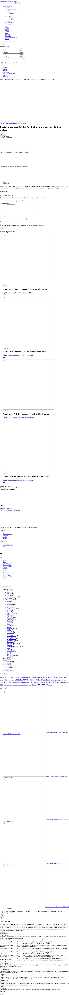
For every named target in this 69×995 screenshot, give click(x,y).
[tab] (36, 182)
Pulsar (67, 682)
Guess (17, 682)
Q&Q (1, 685)
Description (6, 182)
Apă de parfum (4, 123)
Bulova (65, 677)
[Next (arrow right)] (2, 994)
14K (21, 49)
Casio (6, 680)
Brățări (61, 677)
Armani (29, 677)
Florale (18, 79)
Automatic (37, 677)
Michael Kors (44, 682)
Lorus (39, 682)
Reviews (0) (6, 183)
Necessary (4, 933)
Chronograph (57, 680)
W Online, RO (9, 508)
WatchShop (42, 684)
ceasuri (21, 52)
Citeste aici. (60, 911)
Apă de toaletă (7, 293)
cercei (21, 56)
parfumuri (22, 58)
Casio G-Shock (11, 680)
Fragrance (19, 123)
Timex (30, 685)
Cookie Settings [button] (4, 913)
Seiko (11, 685)
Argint (25, 677)
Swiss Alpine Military (22, 685)
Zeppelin (50, 685)
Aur (33, 677)
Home (1, 79)
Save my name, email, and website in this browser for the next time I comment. (23, 225)
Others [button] (2, 986)
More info (26, 152)
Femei (22, 355)
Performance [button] (3, 968)
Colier (62, 680)
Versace (34, 685)
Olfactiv (24, 123)
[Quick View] (4, 296)
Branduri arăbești (9, 79)
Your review (4, 216)
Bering (43, 677)
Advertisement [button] (4, 980)
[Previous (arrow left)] (0, 994)
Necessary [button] (2, 932)
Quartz (5, 685)
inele (21, 54)
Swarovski (15, 685)
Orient (61, 682)
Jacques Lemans (33, 682)
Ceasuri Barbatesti (23, 679)
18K (21, 50)
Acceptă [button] (11, 913)
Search (18, 3)
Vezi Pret (3, 134)
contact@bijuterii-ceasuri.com (12, 510)
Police (64, 682)
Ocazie (50, 682)
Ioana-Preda (25, 682)
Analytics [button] (2, 974)
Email (2, 222)
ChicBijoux (49, 680)
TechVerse (36, 527)
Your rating (3, 203)
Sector (8, 685)
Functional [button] (3, 961)
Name (2, 219)
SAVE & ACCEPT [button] (5, 991)
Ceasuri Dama (38, 680)
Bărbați (13, 293)
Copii (65, 680)
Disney (1, 682)
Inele (20, 682)
